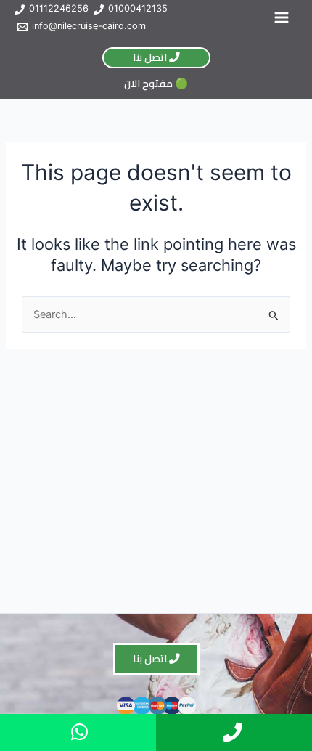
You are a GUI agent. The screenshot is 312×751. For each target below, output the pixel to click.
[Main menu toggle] (281, 17)
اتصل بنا (151, 57)
